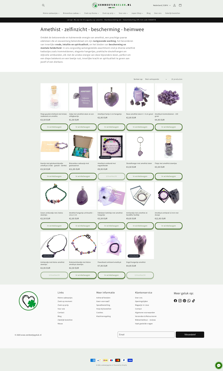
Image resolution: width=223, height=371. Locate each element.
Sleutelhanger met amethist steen (139, 163)
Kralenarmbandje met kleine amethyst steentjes (80, 263)
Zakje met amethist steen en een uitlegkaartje (81, 115)
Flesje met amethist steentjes (166, 163)
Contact (61, 312)
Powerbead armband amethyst (109, 262)
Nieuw (60, 323)
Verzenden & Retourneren (146, 316)
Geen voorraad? (103, 301)
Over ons (138, 298)
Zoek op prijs (63, 305)
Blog (59, 316)
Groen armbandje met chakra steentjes (52, 214)
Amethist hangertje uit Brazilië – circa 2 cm (81, 214)
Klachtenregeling (103, 316)
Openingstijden (141, 301)
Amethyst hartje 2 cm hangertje (110, 114)
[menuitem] (51, 13)
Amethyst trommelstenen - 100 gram (166, 115)
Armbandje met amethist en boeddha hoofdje (137, 214)
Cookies (99, 312)
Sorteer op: (138, 79)
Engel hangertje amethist (135, 262)
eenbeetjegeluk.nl (107, 365)
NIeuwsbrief (190, 335)
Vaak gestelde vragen (144, 323)
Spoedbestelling (103, 305)
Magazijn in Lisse (142, 305)
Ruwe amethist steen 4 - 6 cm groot (139, 114)
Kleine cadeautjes (65, 298)
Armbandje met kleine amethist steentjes (52, 263)
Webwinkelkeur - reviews (145, 320)
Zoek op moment (65, 301)
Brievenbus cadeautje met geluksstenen (79, 164)
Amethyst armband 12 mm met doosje (166, 214)
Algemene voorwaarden (145, 312)
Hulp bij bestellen (103, 309)
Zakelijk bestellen (65, 320)
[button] (43, 5)
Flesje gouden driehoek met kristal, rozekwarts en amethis (54, 115)
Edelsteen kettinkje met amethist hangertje (110, 214)
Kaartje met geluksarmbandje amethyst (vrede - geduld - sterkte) (54, 164)
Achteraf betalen (103, 298)
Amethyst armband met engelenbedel (107, 164)
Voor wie (61, 309)
